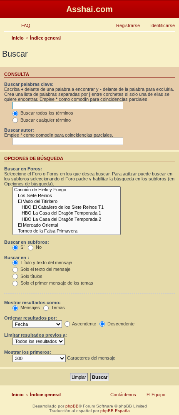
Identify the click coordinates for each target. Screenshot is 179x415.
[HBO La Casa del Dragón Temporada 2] (66, 219)
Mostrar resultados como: (32, 302)
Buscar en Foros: (23, 168)
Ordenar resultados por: (30, 317)
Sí (22, 247)
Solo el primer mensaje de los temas (56, 282)
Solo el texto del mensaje (44, 269)
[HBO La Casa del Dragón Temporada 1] (66, 213)
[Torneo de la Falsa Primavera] (66, 231)
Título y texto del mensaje (45, 262)
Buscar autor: (19, 130)
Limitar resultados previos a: (35, 335)
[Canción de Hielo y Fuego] (66, 190)
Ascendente (83, 323)
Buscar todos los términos (46, 112)
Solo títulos (30, 276)
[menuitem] (22, 25)
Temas (57, 307)
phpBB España (115, 410)
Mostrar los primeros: (27, 352)
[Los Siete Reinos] (66, 196)
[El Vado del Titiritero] (66, 202)
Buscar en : (16, 257)
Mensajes (29, 307)
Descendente (120, 323)
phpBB (72, 406)
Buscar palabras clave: (29, 84)
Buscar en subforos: (26, 242)
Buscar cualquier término (45, 120)
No (38, 247)
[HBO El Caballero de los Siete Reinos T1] (66, 207)
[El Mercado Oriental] (66, 225)
